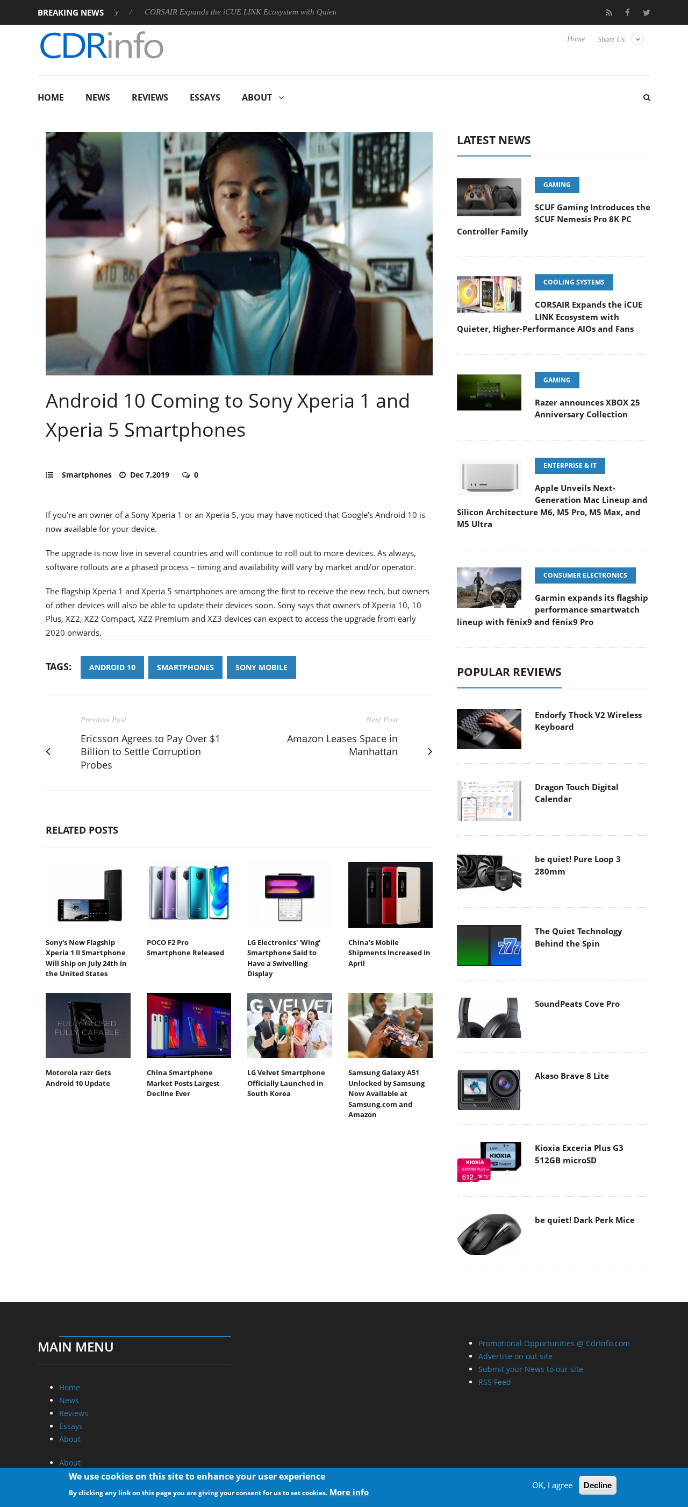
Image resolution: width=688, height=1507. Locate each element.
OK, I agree (552, 1485)
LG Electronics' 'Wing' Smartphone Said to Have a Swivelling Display (283, 958)
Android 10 (112, 667)
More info (349, 1491)
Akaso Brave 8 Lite (572, 1075)
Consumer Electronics (585, 575)
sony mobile (261, 667)
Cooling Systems (574, 282)
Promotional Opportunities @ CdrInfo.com (554, 1343)
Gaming (557, 184)
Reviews (150, 97)
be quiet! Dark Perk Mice (585, 1219)
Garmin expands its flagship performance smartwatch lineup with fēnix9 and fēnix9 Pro (552, 609)
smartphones (185, 667)
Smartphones (87, 475)
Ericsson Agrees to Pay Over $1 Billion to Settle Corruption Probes (150, 752)
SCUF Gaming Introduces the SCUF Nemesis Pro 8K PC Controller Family (553, 219)
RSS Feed (494, 1382)
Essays (205, 97)
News (97, 97)
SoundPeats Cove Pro (577, 1003)
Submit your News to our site (530, 1369)
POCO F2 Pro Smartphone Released (185, 947)
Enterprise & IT (570, 465)
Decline (598, 1485)
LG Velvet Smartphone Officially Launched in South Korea (286, 1083)
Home (576, 39)
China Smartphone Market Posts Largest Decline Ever (183, 1083)
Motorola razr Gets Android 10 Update (78, 1078)
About (257, 97)
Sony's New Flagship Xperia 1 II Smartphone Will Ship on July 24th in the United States (86, 958)
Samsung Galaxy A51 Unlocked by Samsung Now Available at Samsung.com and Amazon (386, 1093)
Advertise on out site (515, 1356)
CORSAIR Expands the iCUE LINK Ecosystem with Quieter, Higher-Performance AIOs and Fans (266, 12)
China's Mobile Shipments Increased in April (389, 952)
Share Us (611, 39)
